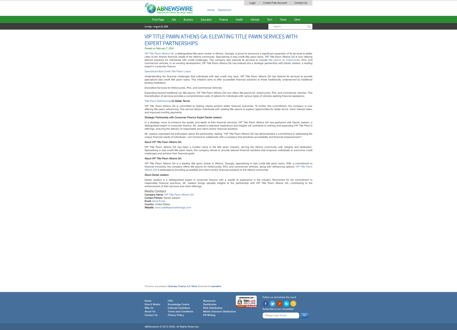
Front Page (158, 19)
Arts (174, 19)
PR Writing (209, 315)
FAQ (170, 301)
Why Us (149, 308)
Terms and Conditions (180, 311)
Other (297, 19)
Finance (223, 19)
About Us (150, 311)
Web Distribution (212, 308)
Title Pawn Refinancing (158, 101)
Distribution (209, 304)
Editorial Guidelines (179, 308)
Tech (269, 19)
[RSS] (293, 304)
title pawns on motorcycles (284, 60)
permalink (216, 286)
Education (206, 19)
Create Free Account (275, 3)
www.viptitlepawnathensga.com (173, 207)
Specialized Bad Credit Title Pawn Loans (168, 71)
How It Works (152, 304)
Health (239, 19)
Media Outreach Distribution (219, 311)
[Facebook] (265, 304)
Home (211, 9)
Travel (283, 19)
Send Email (158, 201)
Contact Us (300, 3)
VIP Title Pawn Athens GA (159, 53)
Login (252, 3)
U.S (188, 286)
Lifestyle (254, 19)
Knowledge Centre (178, 304)
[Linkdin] (279, 304)
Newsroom (224, 9)
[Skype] (286, 304)
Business (188, 19)
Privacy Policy (176, 315)
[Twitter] (272, 304)
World (194, 286)
